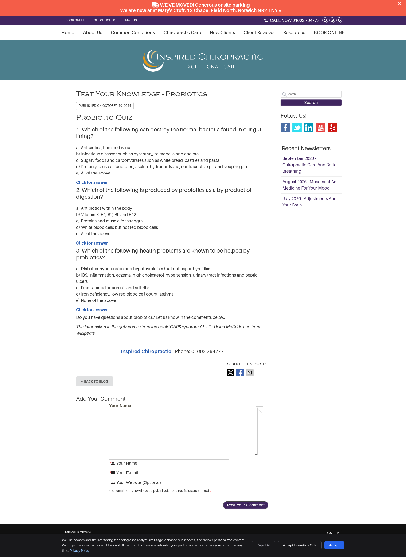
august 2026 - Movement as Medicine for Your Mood (309, 184)
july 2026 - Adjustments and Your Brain (309, 201)
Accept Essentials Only (300, 545)
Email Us (130, 20)
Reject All (263, 545)
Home (67, 32)
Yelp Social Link (332, 127)
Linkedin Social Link (308, 127)
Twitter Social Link (297, 127)
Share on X (231, 372)
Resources (294, 32)
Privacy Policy (79, 551)
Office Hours (104, 20)
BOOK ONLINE (76, 20)
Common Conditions (133, 32)
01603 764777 (306, 20)
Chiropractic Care (182, 32)
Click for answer (92, 182)
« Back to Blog (94, 381)
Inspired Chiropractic (146, 351)
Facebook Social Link (285, 127)
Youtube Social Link (320, 127)
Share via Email (250, 372)
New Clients (222, 32)
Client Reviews (259, 32)
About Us (92, 32)
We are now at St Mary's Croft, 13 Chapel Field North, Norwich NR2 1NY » (200, 10)
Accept (334, 545)
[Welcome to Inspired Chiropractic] (203, 70)
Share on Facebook (240, 372)
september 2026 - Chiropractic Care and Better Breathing (310, 165)
